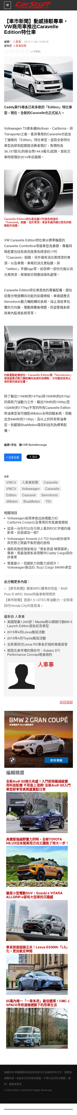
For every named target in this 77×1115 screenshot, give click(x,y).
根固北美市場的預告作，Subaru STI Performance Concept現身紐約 (33, 652)
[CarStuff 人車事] (33, 1)
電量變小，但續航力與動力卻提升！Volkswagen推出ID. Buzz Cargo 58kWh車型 (39, 565)
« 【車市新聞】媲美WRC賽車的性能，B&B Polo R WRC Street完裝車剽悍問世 (36, 591)
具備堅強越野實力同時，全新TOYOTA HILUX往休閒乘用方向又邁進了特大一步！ (37, 841)
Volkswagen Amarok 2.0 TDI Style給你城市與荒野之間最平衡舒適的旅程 (38, 541)
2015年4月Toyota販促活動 (26, 638)
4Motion (12, 501)
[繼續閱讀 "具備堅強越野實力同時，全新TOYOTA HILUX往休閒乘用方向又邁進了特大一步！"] (37, 867)
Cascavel (29, 495)
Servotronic (49, 495)
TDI (48, 501)
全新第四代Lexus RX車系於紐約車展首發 (37, 644)
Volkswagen (31, 488)
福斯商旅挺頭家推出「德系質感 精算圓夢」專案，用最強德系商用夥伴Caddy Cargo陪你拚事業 (40, 553)
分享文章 (13, 457)
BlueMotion (31, 501)
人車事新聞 (19, 45)
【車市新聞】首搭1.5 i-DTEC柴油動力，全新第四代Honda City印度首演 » (38, 602)
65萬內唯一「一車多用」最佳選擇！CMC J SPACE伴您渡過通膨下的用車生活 (37, 1003)
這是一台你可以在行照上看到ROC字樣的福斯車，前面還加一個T (38, 530)
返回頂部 (66, 702)
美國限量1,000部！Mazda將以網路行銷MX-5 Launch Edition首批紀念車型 (39, 624)
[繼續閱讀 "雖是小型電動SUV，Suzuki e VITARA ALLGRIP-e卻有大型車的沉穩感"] (37, 921)
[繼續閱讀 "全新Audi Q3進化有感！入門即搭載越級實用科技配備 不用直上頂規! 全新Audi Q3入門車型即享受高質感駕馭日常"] (37, 813)
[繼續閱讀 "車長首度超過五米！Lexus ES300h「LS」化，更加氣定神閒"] (37, 975)
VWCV (11, 482)
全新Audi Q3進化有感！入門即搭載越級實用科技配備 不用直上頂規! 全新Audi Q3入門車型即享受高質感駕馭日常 (38, 785)
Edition (11, 495)
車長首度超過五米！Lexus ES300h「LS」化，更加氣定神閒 (37, 949)
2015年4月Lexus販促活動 (26, 632)
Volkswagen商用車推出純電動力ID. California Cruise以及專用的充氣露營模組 (37, 520)
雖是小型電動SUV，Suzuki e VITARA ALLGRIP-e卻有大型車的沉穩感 (34, 895)
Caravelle (51, 482)
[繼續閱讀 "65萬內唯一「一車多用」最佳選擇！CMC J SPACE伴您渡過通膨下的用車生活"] (37, 1028)
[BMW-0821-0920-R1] (38, 738)
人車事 (17, 41)
